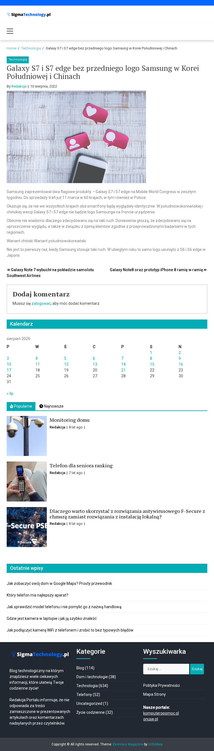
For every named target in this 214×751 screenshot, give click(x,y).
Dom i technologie (92, 677)
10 (9, 364)
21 (123, 370)
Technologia (17, 59)
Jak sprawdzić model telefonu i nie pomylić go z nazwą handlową (64, 607)
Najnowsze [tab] (53, 406)
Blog (80, 668)
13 (95, 364)
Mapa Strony (154, 694)
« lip (10, 393)
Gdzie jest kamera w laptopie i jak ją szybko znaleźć (52, 618)
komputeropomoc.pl (161, 713)
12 (66, 364)
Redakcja (18, 86)
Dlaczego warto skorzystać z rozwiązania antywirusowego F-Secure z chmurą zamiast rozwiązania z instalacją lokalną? (127, 514)
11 (37, 364)
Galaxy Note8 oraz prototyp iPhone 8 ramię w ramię (156, 270)
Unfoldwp (155, 744)
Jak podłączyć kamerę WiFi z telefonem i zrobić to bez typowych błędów (70, 630)
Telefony (84, 694)
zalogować (41, 303)
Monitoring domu (70, 419)
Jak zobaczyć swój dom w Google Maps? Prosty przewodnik (59, 583)
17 (9, 370)
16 (181, 364)
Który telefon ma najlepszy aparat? (37, 595)
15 (152, 364)
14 (123, 364)
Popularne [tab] (22, 406)
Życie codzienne (90, 712)
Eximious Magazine (128, 744)
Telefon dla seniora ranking (81, 465)
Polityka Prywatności (161, 685)
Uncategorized (89, 703)
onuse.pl (150, 719)
